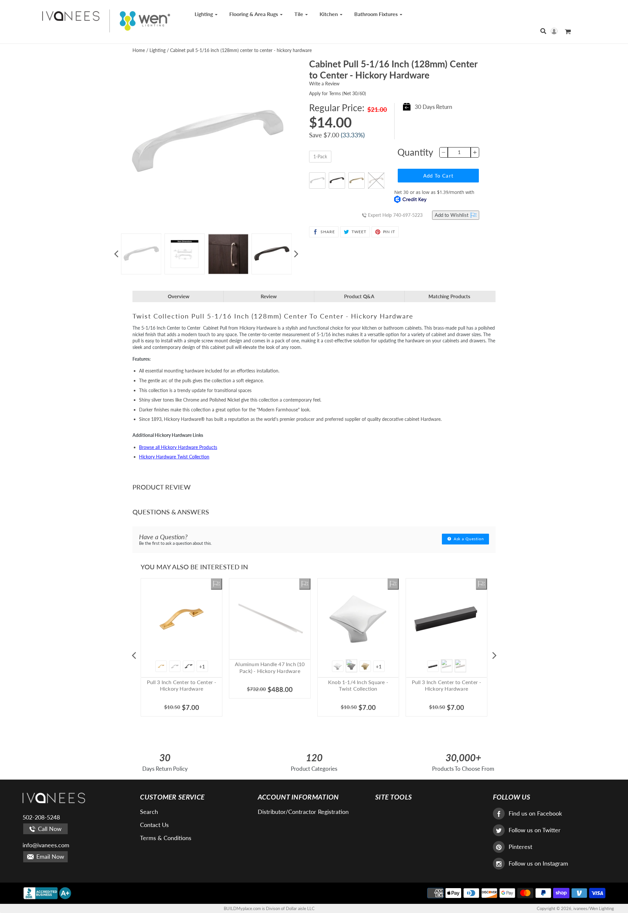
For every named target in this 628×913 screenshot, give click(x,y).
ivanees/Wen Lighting (593, 908)
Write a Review (324, 83)
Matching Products (449, 296)
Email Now (49, 856)
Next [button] (296, 254)
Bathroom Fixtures (376, 14)
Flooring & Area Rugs (254, 14)
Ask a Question (468, 538)
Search (149, 811)
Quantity (415, 152)
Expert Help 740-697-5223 (395, 215)
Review (269, 296)
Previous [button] (116, 254)
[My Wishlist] (216, 584)
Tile (299, 14)
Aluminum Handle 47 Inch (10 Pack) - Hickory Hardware (270, 667)
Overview (178, 296)
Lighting (204, 14)
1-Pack (320, 156)
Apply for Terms (337, 93)
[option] (141, 253)
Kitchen (329, 14)
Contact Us (154, 824)
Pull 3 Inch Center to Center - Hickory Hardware (182, 685)
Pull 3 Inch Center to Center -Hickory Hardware (446, 685)
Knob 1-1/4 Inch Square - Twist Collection (358, 685)
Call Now (48, 828)
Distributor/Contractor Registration (303, 811)
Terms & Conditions (165, 837)
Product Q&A (359, 296)
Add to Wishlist (452, 215)
